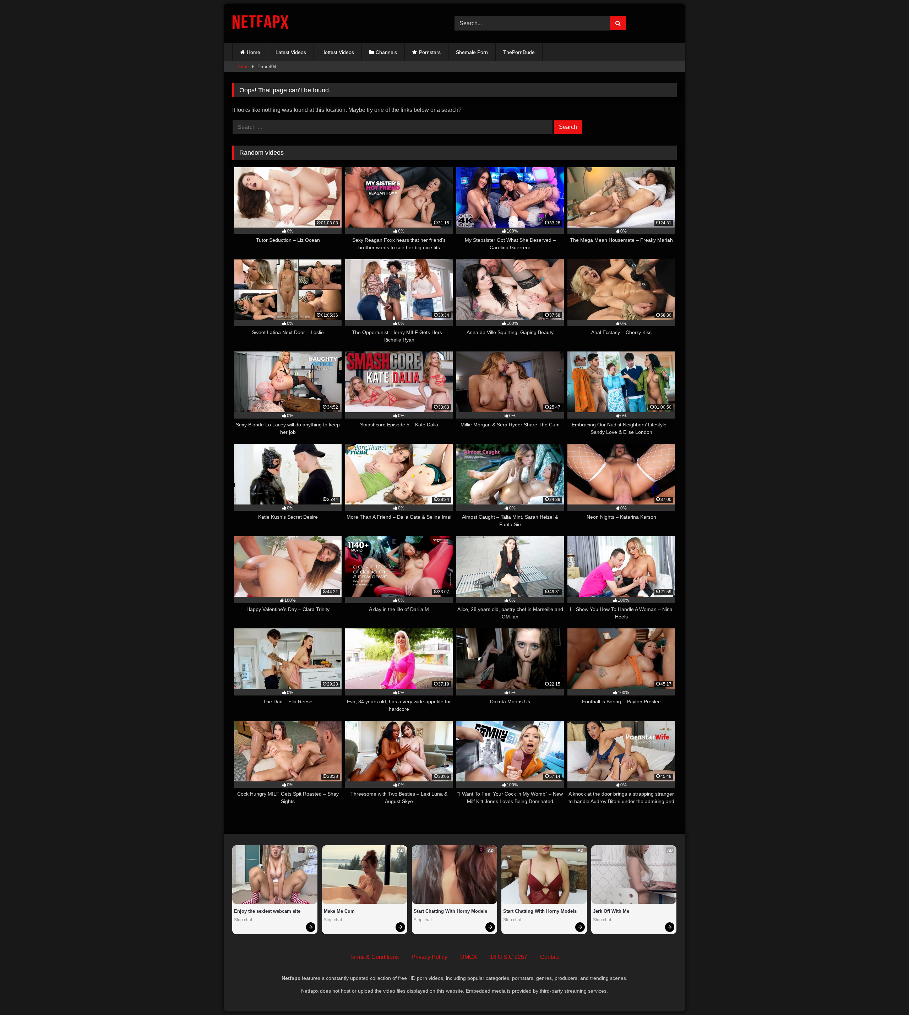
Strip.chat (243, 919)
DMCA (468, 957)
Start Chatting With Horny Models (450, 911)
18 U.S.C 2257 (508, 957)
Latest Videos (291, 52)
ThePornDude (519, 52)
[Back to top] (887, 994)
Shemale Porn (472, 52)
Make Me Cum (339, 911)
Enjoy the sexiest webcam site (267, 911)
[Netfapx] (260, 23)
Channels (386, 52)
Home (253, 52)
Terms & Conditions (374, 957)
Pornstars (430, 52)
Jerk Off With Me (611, 911)
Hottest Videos (337, 52)
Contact (550, 957)
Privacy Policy (429, 957)
